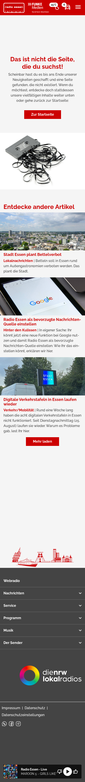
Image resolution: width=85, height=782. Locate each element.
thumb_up (75, 771)
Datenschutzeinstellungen (23, 715)
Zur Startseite (42, 114)
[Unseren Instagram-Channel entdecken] (18, 723)
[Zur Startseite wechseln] (13, 8)
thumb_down (59, 771)
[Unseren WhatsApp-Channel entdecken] (4, 723)
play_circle (67, 771)
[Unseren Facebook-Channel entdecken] (11, 723)
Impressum (11, 708)
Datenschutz (35, 708)
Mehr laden (42, 441)
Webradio (11, 581)
